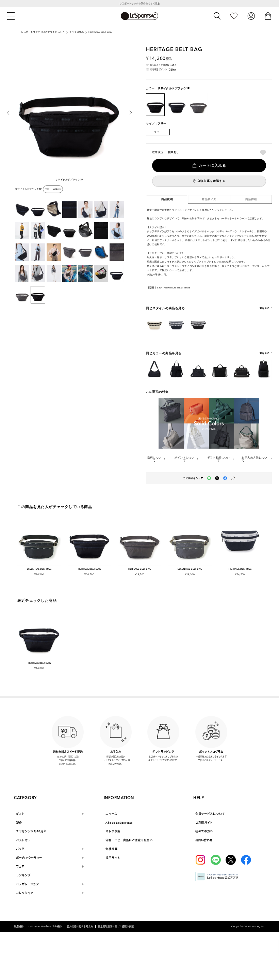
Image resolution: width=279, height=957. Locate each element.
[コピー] (233, 478)
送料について (154, 459)
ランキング (23, 875)
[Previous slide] (11, 113)
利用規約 (18, 926)
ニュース (111, 814)
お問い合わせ (203, 840)
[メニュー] (11, 16)
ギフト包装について (218, 459)
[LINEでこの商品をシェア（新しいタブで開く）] (209, 478)
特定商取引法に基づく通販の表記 (116, 926)
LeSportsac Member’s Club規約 (45, 926)
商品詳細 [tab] (251, 199)
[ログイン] (251, 16)
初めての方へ (204, 831)
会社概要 (111, 849)
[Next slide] (128, 113)
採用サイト (112, 857)
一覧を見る (263, 308)
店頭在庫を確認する (211, 180)
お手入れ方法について (254, 459)
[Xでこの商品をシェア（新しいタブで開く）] (217, 478)
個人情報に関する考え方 (80, 926)
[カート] (268, 16)
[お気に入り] (233, 16)
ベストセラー (25, 840)
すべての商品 (76, 31)
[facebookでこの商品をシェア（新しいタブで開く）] (225, 478)
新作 (19, 822)
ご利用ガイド (204, 822)
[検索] (217, 16)
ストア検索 (112, 831)
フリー (158, 132)
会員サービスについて (210, 814)
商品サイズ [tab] (209, 199)
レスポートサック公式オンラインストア (43, 31)
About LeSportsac (118, 822)
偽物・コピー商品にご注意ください (128, 840)
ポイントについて (185, 459)
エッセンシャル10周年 (31, 831)
